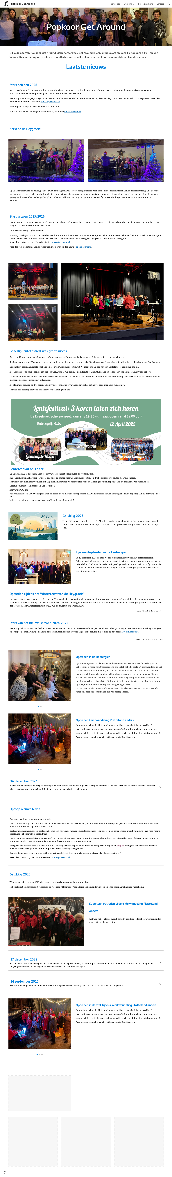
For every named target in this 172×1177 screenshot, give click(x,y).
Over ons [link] (128, 3)
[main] (86, 26)
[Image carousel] (39, 678)
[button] (169, 4)
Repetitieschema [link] (145, 3)
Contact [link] (160, 3)
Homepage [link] (115, 3)
